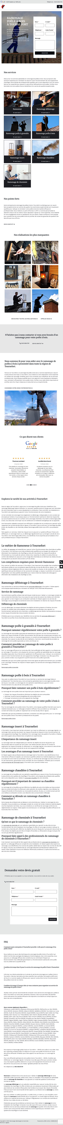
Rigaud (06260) (13, 1020)
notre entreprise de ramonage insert (12, 762)
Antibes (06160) (18, 1042)
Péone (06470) (8, 1022)
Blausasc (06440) (45, 1037)
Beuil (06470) (8, 1038)
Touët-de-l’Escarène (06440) (17, 1013)
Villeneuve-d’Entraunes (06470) (29, 1009)
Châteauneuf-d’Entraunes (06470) (39, 1035)
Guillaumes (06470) (27, 1031)
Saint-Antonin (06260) (35, 1016)
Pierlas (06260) (52, 1020)
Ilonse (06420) (16, 1031)
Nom (37, 22)
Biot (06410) (54, 1037)
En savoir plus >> (17, 112)
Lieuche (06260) (38, 1026)
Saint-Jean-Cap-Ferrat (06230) (18, 1016)
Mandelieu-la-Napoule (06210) (13, 1026)
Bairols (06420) (29, 1040)
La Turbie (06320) (21, 1027)
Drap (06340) (25, 1033)
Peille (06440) (27, 1022)
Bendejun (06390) (32, 1038)
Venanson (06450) (18, 1011)
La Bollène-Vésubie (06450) (47, 1029)
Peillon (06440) (17, 1022)
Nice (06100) (51, 1022)
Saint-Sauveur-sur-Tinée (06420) (19, 1014)
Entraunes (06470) (14, 1033)
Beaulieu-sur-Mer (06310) (16, 1040)
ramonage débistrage (35, 586)
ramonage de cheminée (10, 825)
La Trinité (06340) (32, 1027)
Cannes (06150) (34, 1037)
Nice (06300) (35, 1022)
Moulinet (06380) (14, 1024)
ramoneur (12, 549)
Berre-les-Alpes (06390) (19, 1038)
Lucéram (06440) (28, 1026)
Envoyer (45, 53)
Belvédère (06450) (43, 1038)
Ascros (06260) (8, 1042)
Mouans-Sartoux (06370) (38, 1024)
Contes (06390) (47, 1033)
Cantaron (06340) (14, 1037)
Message (37, 38)
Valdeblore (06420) (40, 1011)
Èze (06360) (46, 1031)
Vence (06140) (8, 1011)
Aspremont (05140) (49, 1040)
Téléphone (38, 30)
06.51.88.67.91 (58, 2)
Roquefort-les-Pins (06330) (17, 1018)
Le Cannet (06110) (49, 1026)
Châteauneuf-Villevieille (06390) (18, 1035)
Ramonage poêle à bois (8, 718)
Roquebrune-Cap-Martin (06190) (36, 1018)
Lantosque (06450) (9, 1027)
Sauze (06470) (40, 1013)
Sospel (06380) (31, 1013)
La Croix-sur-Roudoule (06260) (18, 1029)
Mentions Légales (4, 1122)
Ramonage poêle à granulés (10, 667)
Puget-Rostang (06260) (40, 1020)
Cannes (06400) (25, 1037)
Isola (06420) (8, 1031)
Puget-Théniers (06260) (26, 1020)
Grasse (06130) (38, 1031)
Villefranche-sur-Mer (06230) (48, 1009)
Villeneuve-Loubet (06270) (12, 1009)
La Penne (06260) (43, 1027)
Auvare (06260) (38, 1040)
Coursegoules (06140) (35, 1033)
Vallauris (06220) (29, 1011)
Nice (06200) (43, 1022)
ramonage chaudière (31, 778)
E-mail (48, 22)
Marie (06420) (50, 1024)
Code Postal (50, 30)
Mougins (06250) (25, 1024)
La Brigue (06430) (33, 1029)
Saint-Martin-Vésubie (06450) (38, 1014)
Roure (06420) (46, 1016)
